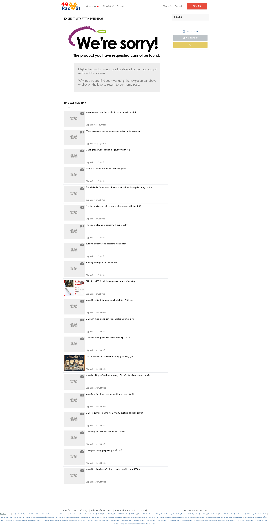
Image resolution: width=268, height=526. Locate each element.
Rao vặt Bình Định (19, 517)
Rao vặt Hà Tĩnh (97, 517)
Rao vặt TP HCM (119, 514)
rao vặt (9, 514)
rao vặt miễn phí (17, 514)
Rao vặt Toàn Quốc (86, 514)
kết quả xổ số (64, 514)
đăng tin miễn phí (27, 514)
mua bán (35, 514)
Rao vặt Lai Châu (249, 517)
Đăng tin (197, 6)
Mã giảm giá (91, 6)
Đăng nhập (167, 6)
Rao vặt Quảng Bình (169, 520)
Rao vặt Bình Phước (261, 514)
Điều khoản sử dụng (101, 511)
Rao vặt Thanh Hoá (139, 523)
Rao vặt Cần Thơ (143, 514)
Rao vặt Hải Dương (108, 517)
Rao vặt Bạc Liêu (213, 514)
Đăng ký (178, 6)
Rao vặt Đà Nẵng (108, 514)
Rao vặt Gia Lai (53, 517)
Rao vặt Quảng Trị (222, 520)
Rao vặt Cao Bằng (41, 517)
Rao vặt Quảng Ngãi (196, 520)
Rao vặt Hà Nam (75, 517)
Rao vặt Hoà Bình (189, 517)
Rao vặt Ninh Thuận (135, 520)
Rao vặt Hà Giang (63, 517)
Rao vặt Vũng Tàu (178, 514)
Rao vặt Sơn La (245, 520)
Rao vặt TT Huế (150, 523)
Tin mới (120, 6)
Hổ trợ (83, 511)
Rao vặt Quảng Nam (182, 520)
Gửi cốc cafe (69, 511)
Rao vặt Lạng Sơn (65, 520)
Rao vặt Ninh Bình (122, 520)
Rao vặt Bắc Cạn (189, 514)
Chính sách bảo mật (125, 511)
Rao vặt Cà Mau (30, 517)
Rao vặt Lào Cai (77, 520)
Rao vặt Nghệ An (110, 520)
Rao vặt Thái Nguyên (126, 523)
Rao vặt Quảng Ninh (209, 520)
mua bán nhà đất (44, 514)
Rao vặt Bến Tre (235, 514)
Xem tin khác (192, 31)
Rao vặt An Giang (154, 514)
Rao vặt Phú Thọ (146, 520)
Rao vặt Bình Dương (247, 514)
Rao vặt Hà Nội (97, 514)
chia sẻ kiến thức (74, 514)
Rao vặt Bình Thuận (7, 517)
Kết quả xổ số (108, 6)
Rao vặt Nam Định (99, 520)
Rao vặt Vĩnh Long (166, 514)
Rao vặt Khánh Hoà (214, 517)
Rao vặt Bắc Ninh (224, 514)
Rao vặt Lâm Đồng (261, 517)
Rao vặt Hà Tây (86, 517)
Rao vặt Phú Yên (157, 520)
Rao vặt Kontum (238, 517)
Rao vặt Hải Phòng (131, 514)
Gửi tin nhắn (192, 37)
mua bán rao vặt (55, 514)
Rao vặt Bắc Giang (201, 514)
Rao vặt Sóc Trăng (234, 520)
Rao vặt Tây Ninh (256, 520)
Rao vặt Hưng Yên (202, 517)
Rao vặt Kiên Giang (226, 517)
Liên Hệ (143, 511)
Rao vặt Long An (87, 520)
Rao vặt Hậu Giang (178, 517)
